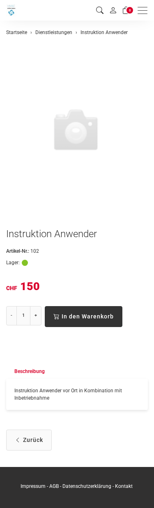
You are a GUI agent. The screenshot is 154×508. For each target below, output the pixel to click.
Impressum (33, 486)
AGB (54, 486)
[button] (100, 10)
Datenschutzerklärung (86, 486)
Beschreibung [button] (29, 371)
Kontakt (124, 486)
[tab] (25, 371)
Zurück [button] (33, 440)
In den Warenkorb (88, 316)
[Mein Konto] (113, 10)
